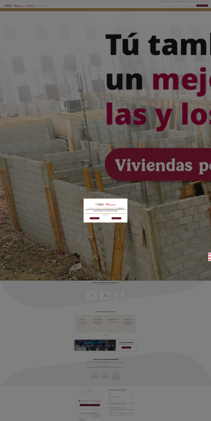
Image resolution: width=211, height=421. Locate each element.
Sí (94, 218)
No (116, 218)
